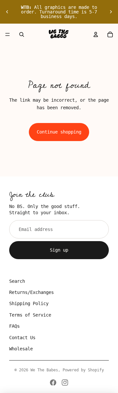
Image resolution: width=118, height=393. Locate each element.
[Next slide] (111, 12)
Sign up (59, 250)
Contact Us (22, 337)
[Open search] (21, 34)
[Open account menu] (95, 34)
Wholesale (21, 348)
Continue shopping (59, 131)
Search (17, 281)
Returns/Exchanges (31, 292)
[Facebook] (53, 382)
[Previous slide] (7, 12)
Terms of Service (30, 315)
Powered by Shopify (83, 370)
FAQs (14, 326)
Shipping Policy (29, 303)
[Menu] (7, 34)
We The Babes (44, 370)
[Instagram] (65, 382)
